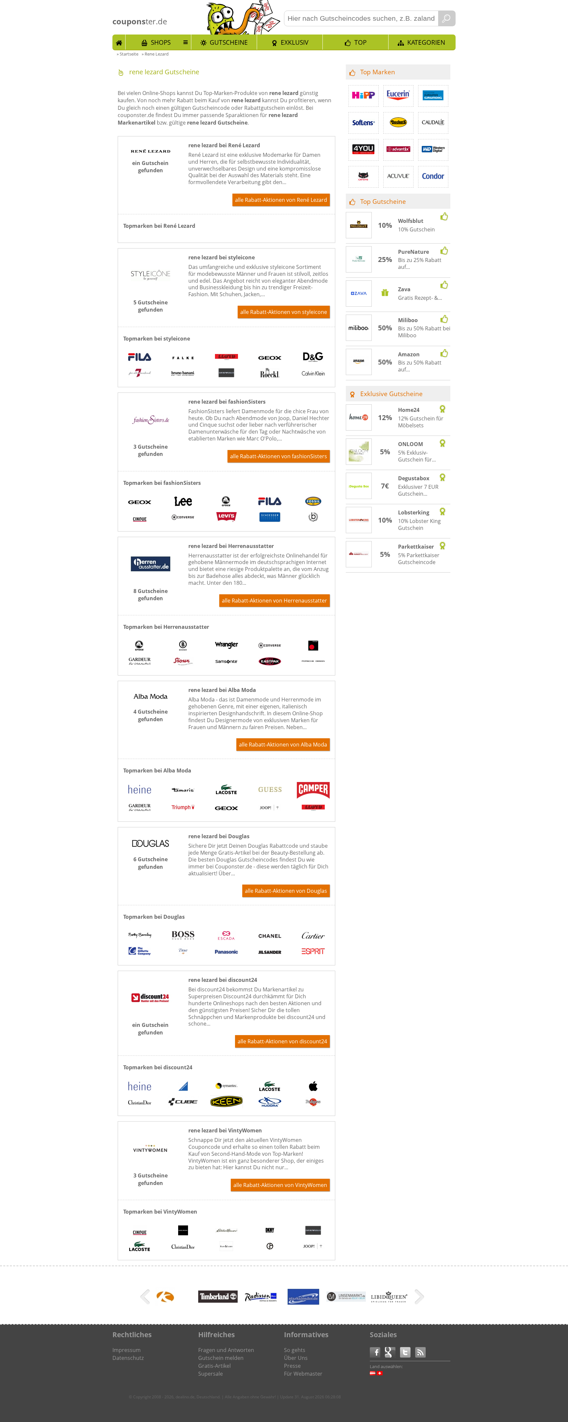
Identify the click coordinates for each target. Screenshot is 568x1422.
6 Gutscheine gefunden (150, 863)
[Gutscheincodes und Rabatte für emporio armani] (226, 374)
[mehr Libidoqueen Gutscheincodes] (389, 1301)
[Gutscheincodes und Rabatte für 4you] (363, 149)
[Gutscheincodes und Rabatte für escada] (226, 936)
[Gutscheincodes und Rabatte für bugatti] (313, 518)
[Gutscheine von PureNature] (359, 259)
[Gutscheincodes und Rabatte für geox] (270, 358)
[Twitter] (407, 1352)
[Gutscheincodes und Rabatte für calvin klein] (313, 374)
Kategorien (426, 42)
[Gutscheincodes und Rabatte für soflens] (363, 122)
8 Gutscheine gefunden (150, 594)
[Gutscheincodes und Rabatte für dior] (139, 1102)
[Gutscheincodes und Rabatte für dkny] (270, 1231)
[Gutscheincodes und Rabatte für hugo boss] (183, 936)
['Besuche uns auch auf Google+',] (392, 1352)
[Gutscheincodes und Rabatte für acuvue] (398, 176)
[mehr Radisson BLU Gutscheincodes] (260, 1308)
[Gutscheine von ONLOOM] (359, 452)
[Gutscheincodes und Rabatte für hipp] (363, 96)
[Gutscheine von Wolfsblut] (359, 225)
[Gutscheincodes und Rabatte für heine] (139, 790)
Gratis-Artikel (214, 1365)
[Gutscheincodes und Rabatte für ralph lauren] (226, 1247)
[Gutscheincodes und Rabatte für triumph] (183, 808)
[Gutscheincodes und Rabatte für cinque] (139, 518)
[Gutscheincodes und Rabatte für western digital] (433, 149)
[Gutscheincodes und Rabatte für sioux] (183, 662)
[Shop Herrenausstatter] (150, 578)
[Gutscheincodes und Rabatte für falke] (183, 358)
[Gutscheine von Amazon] (359, 362)
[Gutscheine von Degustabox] (359, 486)
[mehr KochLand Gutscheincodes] (165, 1304)
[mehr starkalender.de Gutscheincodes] (303, 1308)
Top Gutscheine (383, 201)
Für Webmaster (303, 1373)
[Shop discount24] (150, 1012)
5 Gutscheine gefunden (150, 306)
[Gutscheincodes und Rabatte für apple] (313, 1087)
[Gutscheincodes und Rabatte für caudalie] (433, 122)
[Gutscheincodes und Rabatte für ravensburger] (183, 1087)
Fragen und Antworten (226, 1350)
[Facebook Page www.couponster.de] (377, 1352)
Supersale (210, 1373)
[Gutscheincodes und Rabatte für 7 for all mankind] (139, 374)
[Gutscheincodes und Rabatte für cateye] (363, 176)
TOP (360, 42)
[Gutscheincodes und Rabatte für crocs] (226, 502)
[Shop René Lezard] (150, 150)
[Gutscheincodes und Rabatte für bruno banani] (183, 374)
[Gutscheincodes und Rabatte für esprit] (313, 952)
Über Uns (296, 1358)
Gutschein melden (221, 1358)
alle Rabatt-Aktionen (281, 199)
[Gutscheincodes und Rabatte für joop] (270, 808)
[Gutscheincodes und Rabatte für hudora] (270, 1102)
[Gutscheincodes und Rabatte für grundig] (433, 96)
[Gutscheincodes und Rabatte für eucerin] (398, 96)
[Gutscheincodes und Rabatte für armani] (270, 1247)
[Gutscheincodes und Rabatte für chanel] (270, 936)
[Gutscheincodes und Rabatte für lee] (183, 502)
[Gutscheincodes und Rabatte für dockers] (398, 122)
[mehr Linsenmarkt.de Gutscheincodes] (346, 1299)
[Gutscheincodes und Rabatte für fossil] (313, 502)
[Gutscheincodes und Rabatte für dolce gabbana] (313, 358)
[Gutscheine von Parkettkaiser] (359, 554)
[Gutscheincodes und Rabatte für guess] (270, 790)
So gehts (294, 1350)
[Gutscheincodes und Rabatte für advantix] (398, 149)
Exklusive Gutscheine (391, 393)
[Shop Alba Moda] (150, 699)
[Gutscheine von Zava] (359, 294)
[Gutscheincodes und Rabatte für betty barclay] (139, 936)
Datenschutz (128, 1358)
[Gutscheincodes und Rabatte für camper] (313, 791)
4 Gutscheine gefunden (150, 715)
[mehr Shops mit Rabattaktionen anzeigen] (145, 1298)
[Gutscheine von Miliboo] (359, 328)
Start (119, 42)
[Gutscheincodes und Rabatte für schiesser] (270, 518)
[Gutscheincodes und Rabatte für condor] (433, 176)
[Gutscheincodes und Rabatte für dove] (183, 952)
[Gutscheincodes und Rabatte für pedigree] (313, 1102)
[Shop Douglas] (150, 846)
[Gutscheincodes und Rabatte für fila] (139, 358)
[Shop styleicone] (150, 290)
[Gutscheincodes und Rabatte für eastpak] (270, 662)
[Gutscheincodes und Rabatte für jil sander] (270, 952)
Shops (161, 42)
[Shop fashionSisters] (150, 434)
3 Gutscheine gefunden (150, 450)
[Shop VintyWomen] (150, 1163)
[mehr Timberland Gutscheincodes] (218, 1300)
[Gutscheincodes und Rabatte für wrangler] (226, 646)
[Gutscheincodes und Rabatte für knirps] (313, 646)
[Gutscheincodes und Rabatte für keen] (226, 1102)
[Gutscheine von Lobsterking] (359, 520)
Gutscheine (229, 42)
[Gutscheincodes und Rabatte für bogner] (183, 646)
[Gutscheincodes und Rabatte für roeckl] (270, 374)
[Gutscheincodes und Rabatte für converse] (183, 518)
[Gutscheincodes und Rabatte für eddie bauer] (226, 1231)
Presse (292, 1365)
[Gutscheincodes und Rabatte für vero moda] (183, 1231)
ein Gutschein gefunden (150, 166)
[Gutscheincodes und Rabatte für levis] (226, 518)
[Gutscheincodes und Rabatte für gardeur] (139, 662)
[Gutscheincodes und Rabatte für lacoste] (226, 790)
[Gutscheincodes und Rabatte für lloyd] (226, 358)
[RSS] (420, 1352)
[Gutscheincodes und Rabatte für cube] (183, 1102)
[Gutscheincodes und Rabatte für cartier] (313, 936)
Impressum (126, 1350)
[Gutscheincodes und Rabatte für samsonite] (226, 662)
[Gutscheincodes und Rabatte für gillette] (139, 952)
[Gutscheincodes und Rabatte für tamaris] (183, 790)
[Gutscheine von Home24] (359, 417)
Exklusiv (294, 42)
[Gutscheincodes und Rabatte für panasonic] (226, 952)
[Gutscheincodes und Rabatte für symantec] (226, 1087)
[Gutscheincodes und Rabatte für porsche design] (313, 662)
